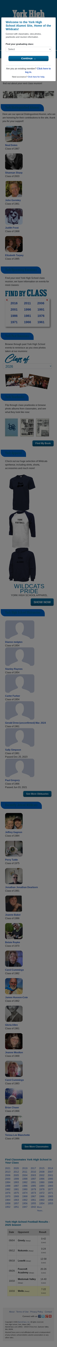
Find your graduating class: (20, 44)
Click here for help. (36, 77)
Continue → (28, 58)
